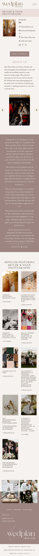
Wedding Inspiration (26, 305)
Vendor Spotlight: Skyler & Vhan (9, 296)
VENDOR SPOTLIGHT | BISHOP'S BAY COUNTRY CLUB (9, 335)
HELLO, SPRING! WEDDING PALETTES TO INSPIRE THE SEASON (27, 336)
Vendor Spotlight (6, 302)
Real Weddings (24, 434)
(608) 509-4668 (26, 41)
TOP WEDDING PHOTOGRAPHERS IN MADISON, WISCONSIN (9, 465)
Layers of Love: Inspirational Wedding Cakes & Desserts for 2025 (28, 298)
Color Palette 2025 (9, 371)
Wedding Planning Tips (8, 433)
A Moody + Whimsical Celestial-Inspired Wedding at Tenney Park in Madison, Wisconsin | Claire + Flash (28, 425)
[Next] (36, 110)
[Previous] (2, 110)
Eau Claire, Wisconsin (28, 37)
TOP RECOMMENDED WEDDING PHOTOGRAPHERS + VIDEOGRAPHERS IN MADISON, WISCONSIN (9, 424)
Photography (22, 20)
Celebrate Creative (23, 553)
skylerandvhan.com (27, 27)
